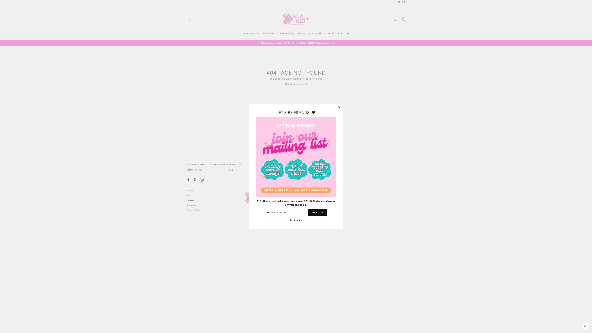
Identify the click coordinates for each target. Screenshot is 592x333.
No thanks (296, 220)
